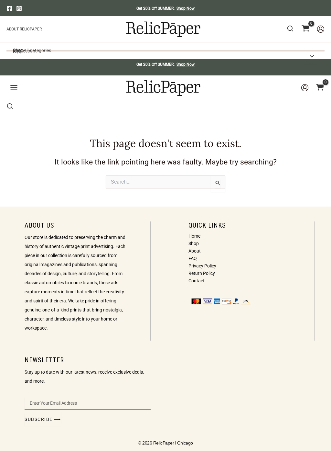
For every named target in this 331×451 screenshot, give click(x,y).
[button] (290, 29)
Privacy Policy (202, 265)
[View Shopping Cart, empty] (305, 29)
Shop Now (185, 8)
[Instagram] (19, 8)
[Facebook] (9, 8)
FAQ (192, 258)
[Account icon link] (321, 29)
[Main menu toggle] (13, 88)
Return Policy (201, 273)
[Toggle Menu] (310, 57)
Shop (193, 243)
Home (194, 236)
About (194, 251)
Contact (196, 280)
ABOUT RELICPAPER (24, 29)
